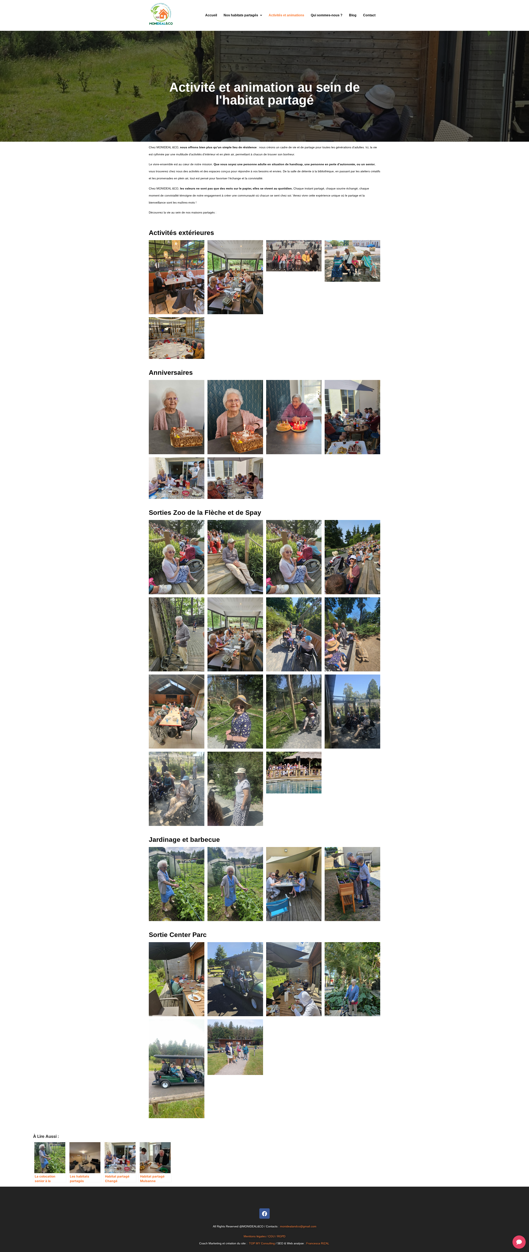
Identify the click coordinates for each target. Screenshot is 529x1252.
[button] (243, 15)
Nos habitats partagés (241, 15)
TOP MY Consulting (262, 1243)
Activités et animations (286, 15)
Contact (369, 15)
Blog (352, 15)
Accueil (211, 15)
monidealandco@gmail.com (298, 1226)
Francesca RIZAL (317, 1243)
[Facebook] (264, 1213)
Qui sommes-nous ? (326, 15)
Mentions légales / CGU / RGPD (264, 1236)
